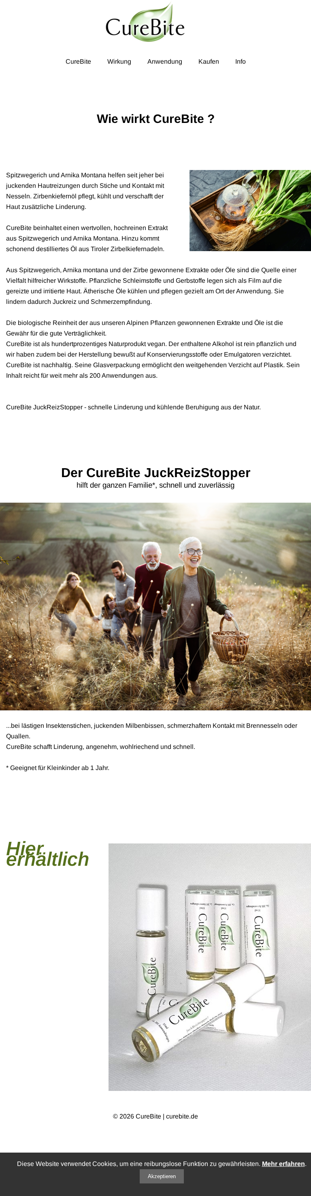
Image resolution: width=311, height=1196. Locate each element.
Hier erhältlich (47, 854)
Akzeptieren (162, 1176)
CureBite (78, 61)
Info (240, 61)
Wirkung (119, 61)
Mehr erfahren (283, 1163)
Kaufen (208, 61)
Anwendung (164, 61)
